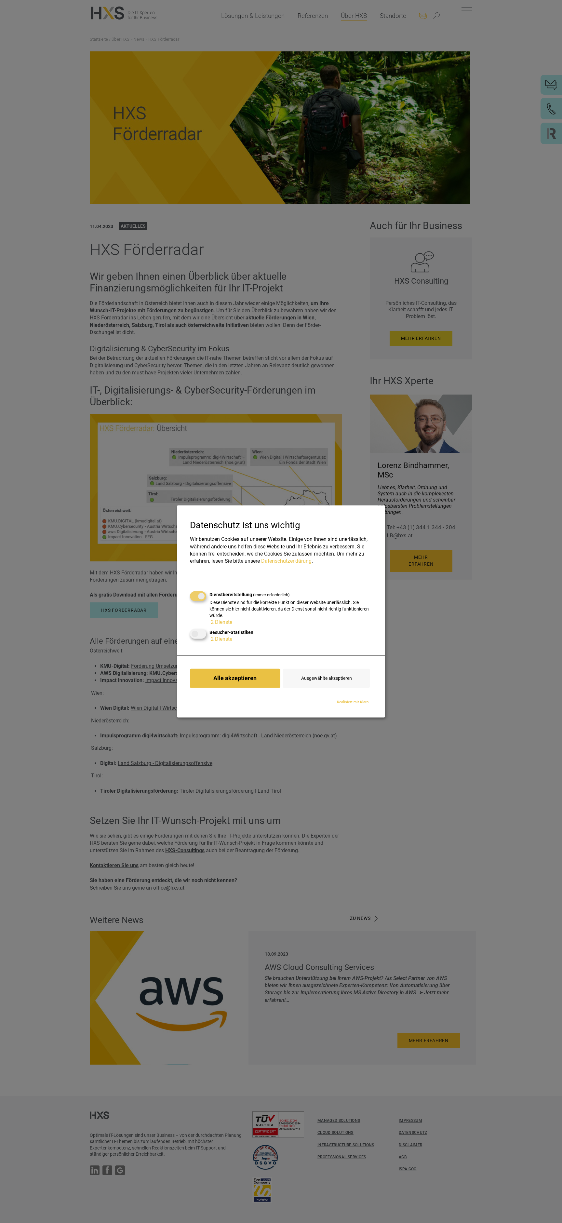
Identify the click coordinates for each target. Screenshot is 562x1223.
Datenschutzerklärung (286, 561)
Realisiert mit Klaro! (353, 702)
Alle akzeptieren (235, 678)
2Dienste (221, 622)
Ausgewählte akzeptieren (326, 678)
